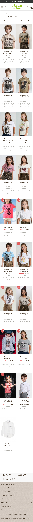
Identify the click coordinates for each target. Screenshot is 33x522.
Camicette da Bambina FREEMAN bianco (8, 96)
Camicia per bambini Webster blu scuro (8, 444)
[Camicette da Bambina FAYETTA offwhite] (24, 124)
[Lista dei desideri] (27, 7)
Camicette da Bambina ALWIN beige (8, 52)
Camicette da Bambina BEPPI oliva (24, 96)
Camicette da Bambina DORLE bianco (8, 139)
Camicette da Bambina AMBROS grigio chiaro (24, 52)
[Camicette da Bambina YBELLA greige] (24, 298)
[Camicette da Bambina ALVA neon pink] (8, 211)
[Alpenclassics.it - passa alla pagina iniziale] (16, 6)
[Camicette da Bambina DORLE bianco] (8, 124)
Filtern (5, 21)
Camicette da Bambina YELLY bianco (24, 270)
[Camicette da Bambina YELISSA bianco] (8, 298)
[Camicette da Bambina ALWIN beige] (8, 37)
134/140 (10, 61)
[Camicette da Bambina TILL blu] (8, 255)
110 (25, 234)
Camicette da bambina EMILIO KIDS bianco (8, 357)
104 (21, 234)
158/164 (10, 62)
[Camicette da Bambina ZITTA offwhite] (24, 167)
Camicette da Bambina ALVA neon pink (8, 226)
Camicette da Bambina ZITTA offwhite (24, 183)
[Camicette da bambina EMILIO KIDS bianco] (8, 342)
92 (18, 234)
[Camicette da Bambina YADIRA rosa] (8, 167)
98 (27, 234)
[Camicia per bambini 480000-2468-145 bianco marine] (24, 385)
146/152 (5, 62)
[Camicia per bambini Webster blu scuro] (8, 429)
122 (30, 234)
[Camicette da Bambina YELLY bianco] (24, 255)
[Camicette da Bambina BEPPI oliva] (24, 80)
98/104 (7, 59)
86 (24, 235)
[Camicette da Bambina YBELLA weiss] (24, 211)
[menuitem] (2, 7)
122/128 (5, 61)
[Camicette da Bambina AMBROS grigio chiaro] (24, 37)
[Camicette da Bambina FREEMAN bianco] (8, 80)
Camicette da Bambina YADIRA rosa (8, 183)
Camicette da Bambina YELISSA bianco (8, 314)
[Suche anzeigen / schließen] (5, 7)
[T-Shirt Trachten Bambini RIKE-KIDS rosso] (8, 385)
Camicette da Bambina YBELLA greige (24, 314)
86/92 (3, 59)
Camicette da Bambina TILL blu (8, 270)
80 (23, 234)
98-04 (23, 277)
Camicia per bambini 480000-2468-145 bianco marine (24, 401)
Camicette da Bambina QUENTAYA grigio (24, 357)
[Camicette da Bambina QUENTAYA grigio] (24, 342)
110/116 (12, 59)
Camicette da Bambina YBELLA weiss (24, 226)
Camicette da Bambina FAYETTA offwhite (24, 139)
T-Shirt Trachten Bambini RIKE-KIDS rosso (8, 401)
